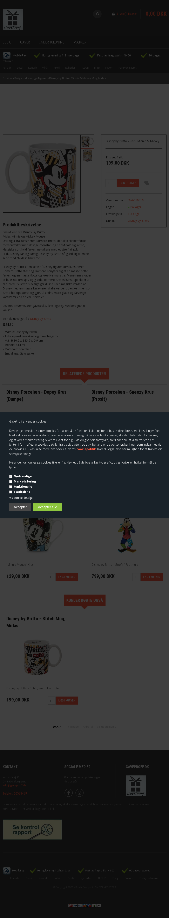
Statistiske (22, 492)
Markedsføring (25, 481)
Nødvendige (23, 476)
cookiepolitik (86, 449)
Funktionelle (23, 486)
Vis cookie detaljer (21, 498)
